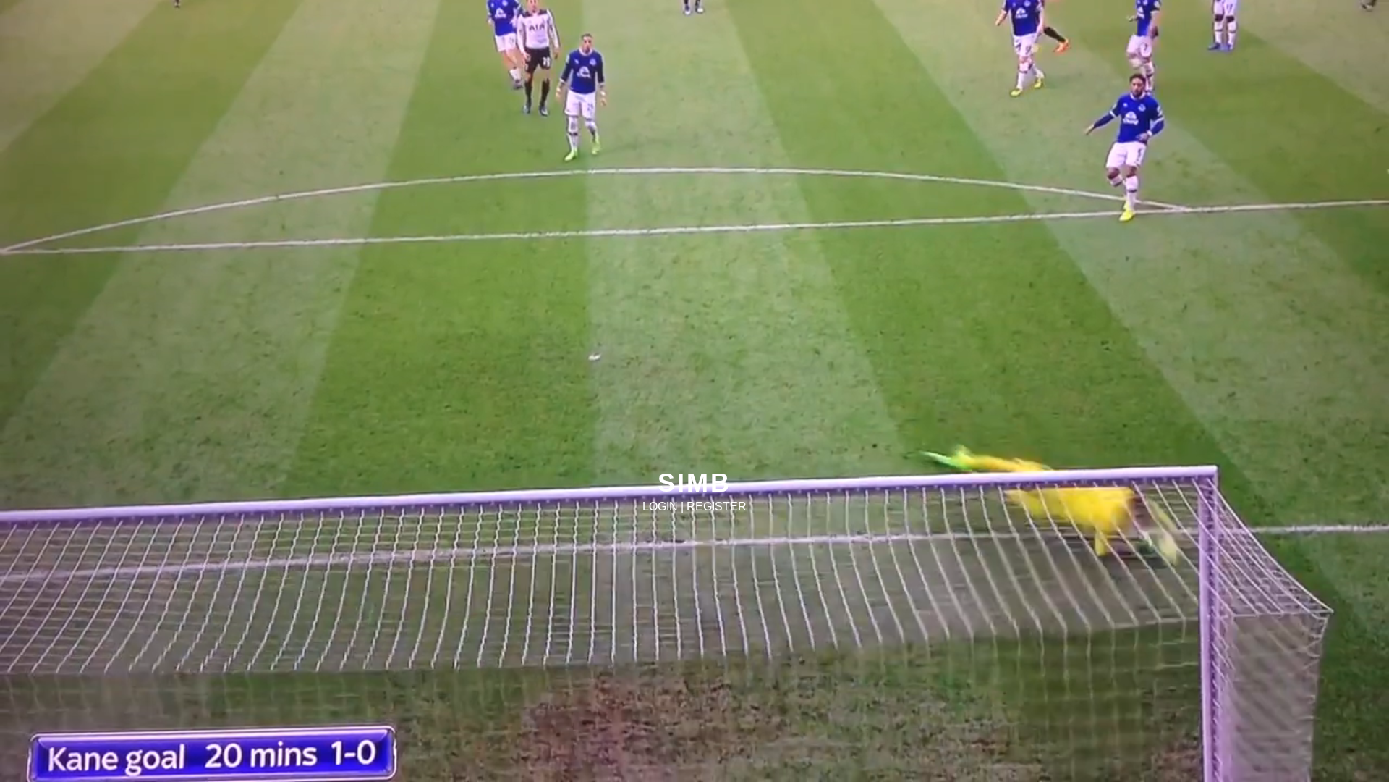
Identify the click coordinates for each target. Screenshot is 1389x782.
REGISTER (717, 506)
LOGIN (660, 506)
